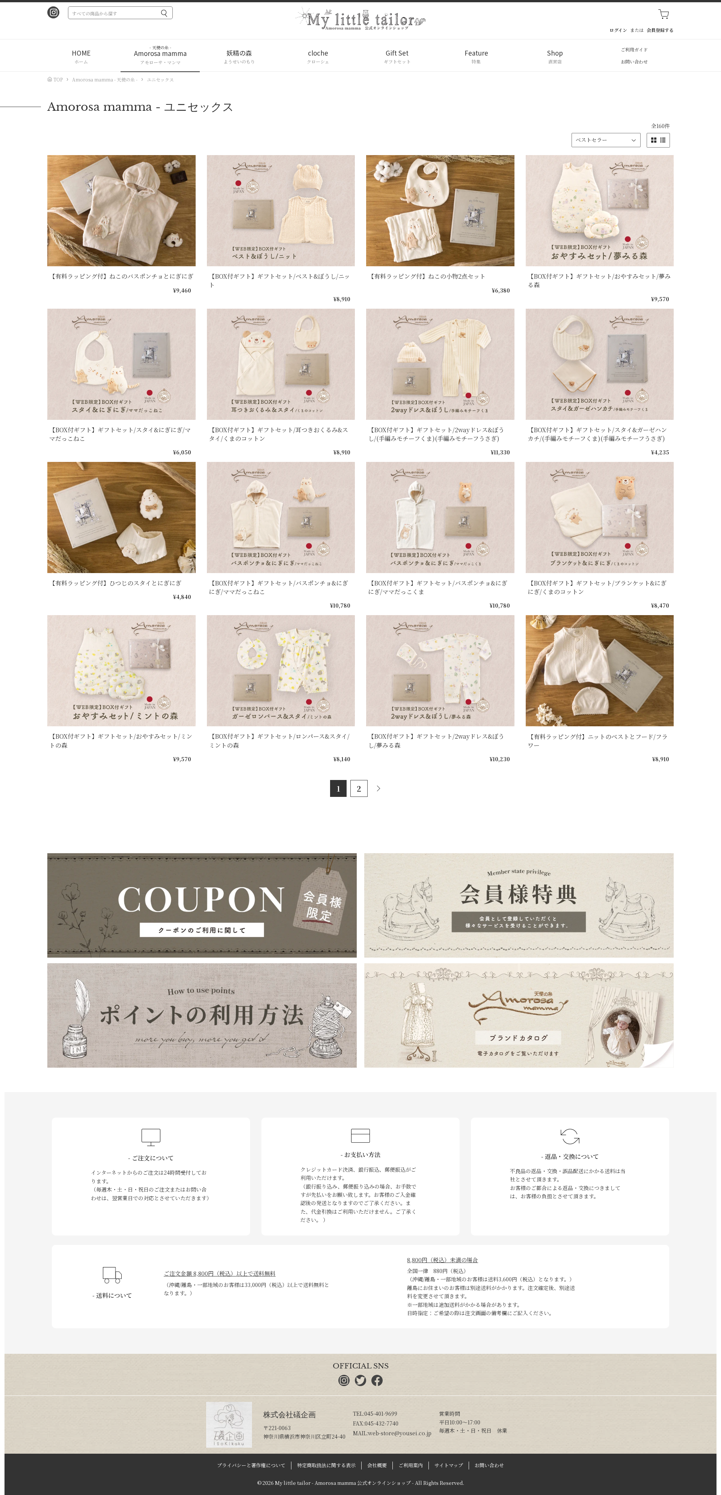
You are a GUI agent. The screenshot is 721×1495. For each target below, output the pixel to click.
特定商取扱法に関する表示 (326, 1465)
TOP (57, 79)
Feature (476, 52)
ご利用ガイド (634, 49)
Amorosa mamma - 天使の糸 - (104, 79)
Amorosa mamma (160, 53)
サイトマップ (448, 1465)
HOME (81, 52)
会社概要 (377, 1465)
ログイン (618, 30)
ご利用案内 (410, 1465)
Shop (555, 52)
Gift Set (397, 52)
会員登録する (660, 30)
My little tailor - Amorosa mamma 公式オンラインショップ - (344, 1482)
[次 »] (381, 788)
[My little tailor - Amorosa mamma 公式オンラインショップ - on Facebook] (377, 1384)
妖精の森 (239, 52)
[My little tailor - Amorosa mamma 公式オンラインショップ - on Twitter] (360, 1384)
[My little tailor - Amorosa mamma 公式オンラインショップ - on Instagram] (53, 13)
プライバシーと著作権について (251, 1465)
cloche (318, 52)
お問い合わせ (634, 61)
